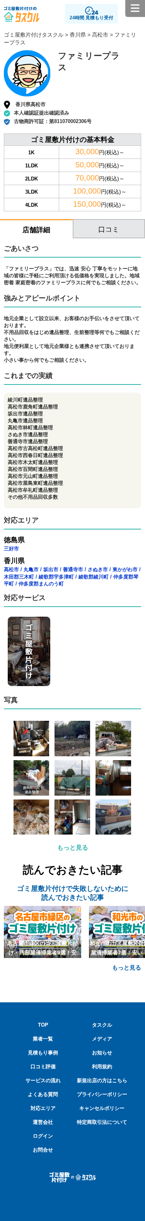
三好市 (11, 548)
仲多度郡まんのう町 (41, 584)
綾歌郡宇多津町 (56, 577)
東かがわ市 (125, 569)
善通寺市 (73, 569)
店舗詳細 (36, 230)
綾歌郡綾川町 (93, 577)
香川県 (78, 35)
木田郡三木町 (19, 577)
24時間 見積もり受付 (91, 17)
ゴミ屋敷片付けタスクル (33, 35)
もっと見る (72, 847)
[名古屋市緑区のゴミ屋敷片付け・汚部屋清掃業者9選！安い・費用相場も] (42, 931)
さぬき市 (98, 569)
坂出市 (50, 569)
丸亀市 (31, 569)
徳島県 (14, 540)
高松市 (100, 35)
